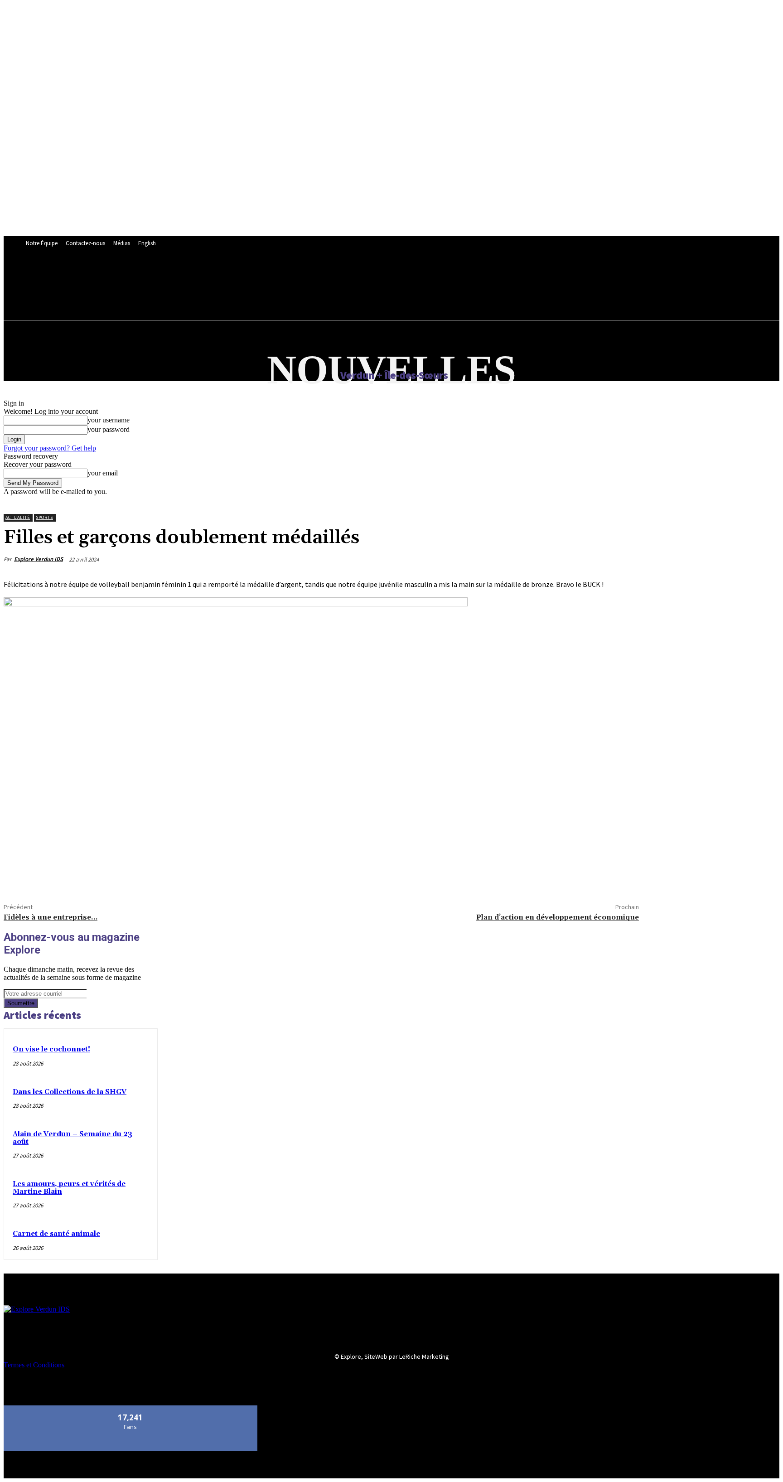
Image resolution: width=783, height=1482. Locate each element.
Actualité (17, 517)
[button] (226, 295)
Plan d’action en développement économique (557, 917)
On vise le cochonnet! (51, 1049)
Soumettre (20, 1003)
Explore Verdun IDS (38, 559)
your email (102, 473)
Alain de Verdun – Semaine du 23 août (72, 1138)
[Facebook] (19, 873)
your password (108, 429)
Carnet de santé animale (56, 1234)
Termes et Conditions (34, 1365)
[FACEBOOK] (221, 276)
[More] (84, 872)
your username (108, 420)
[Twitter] (51, 873)
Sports (44, 517)
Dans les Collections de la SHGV (69, 1092)
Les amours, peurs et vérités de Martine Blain (69, 1188)
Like (131, 1408)
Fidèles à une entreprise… (50, 917)
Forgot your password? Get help (50, 448)
